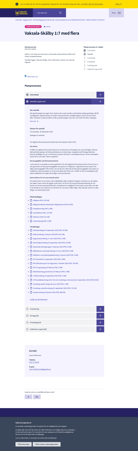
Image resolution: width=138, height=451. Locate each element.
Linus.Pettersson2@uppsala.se (40, 369)
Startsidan (18, 20)
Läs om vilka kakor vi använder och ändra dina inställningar (36, 438)
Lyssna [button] (48, 26)
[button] (118, 4)
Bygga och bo (27, 20)
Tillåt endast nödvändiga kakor (46, 444)
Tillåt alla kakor (23, 444)
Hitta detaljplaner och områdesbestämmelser (70, 20)
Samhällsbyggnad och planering (43, 20)
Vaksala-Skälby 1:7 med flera (95, 20)
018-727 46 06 (34, 362)
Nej (37, 397)
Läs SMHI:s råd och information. (92, 4)
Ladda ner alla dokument (39, 299)
